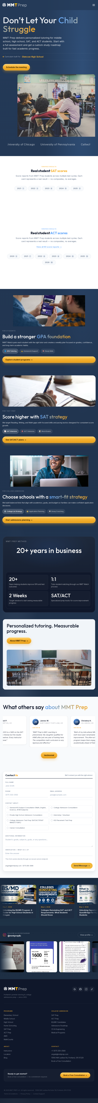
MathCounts (8, 1023)
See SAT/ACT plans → (16, 423)
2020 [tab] (13, 245)
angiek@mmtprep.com (13, 849)
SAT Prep (7, 1013)
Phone (7, 775)
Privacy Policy (25, 1077)
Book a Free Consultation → (75, 1059)
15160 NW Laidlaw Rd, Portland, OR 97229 (67, 1041)
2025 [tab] (76, 188)
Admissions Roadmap (59, 1009)
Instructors (8, 1034)
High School (8, 1006)
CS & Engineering (58, 1013)
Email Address (56, 775)
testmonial (49, 739)
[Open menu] (94, 5)
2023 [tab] (48, 188)
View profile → (86, 918)
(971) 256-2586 (28, 849)
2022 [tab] (34, 188)
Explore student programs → (19, 343)
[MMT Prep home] (14, 5)
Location (7, 1038)
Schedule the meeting (16, 67)
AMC (6, 1020)
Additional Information (15, 819)
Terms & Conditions (11, 1077)
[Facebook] (80, 972)
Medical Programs (58, 1016)
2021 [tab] (20, 188)
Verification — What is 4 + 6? (17, 833)
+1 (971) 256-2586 (58, 1034)
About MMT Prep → (19, 624)
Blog (5, 1041)
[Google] (74, 972)
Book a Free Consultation (61, 1045)
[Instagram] (86, 972)
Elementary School (11, 999)
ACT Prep (7, 1016)
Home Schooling (10, 1009)
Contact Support (39, 1077)
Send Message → (82, 849)
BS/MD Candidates (58, 1006)
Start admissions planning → (19, 503)
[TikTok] (92, 972)
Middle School (9, 1002)
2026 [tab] (48, 251)
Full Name (9, 765)
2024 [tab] (62, 188)
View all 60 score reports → (49, 235)
